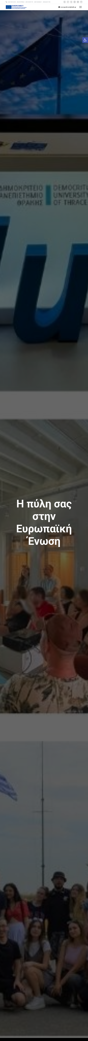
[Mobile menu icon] (80, 7)
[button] (85, 40)
